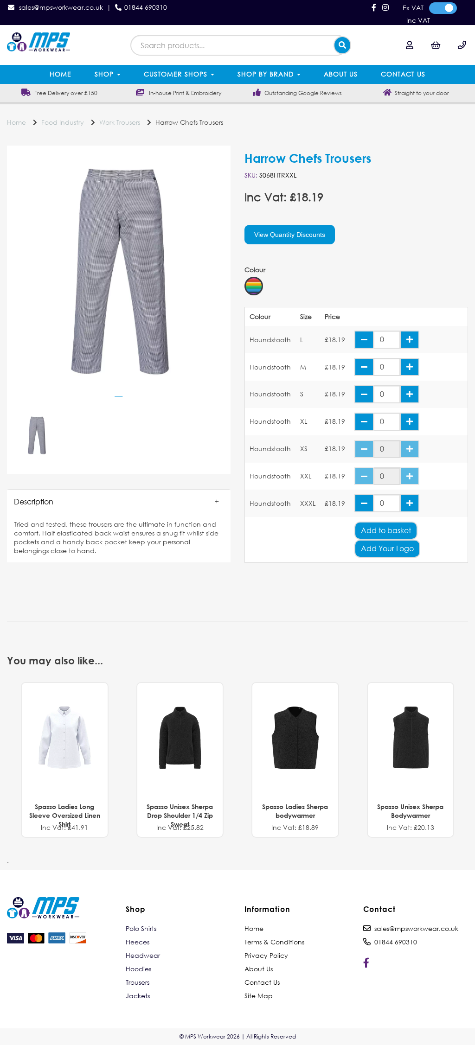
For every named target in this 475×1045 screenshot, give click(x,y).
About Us (341, 74)
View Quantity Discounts (289, 234)
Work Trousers (119, 122)
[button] (119, 502)
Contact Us (403, 74)
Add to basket (386, 530)
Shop (105, 74)
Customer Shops (177, 74)
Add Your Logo (387, 548)
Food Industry (62, 122)
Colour (254, 270)
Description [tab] (33, 501)
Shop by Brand (267, 74)
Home (60, 74)
